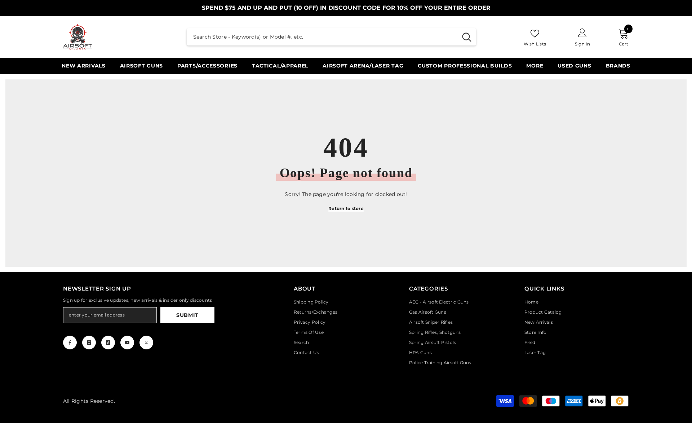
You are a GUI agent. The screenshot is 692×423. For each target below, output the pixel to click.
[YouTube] (127, 342)
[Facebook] (70, 342)
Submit (187, 315)
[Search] (331, 36)
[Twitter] (146, 342)
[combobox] (322, 36)
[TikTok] (108, 342)
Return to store (346, 208)
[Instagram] (89, 342)
